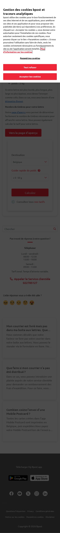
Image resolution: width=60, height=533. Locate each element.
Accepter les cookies (30, 76)
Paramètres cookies (30, 58)
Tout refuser (30, 67)
